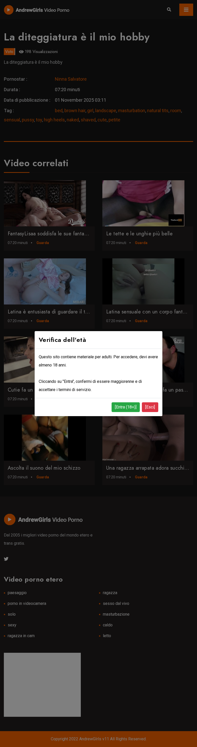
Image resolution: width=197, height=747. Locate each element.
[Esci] (150, 407)
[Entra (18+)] (125, 407)
